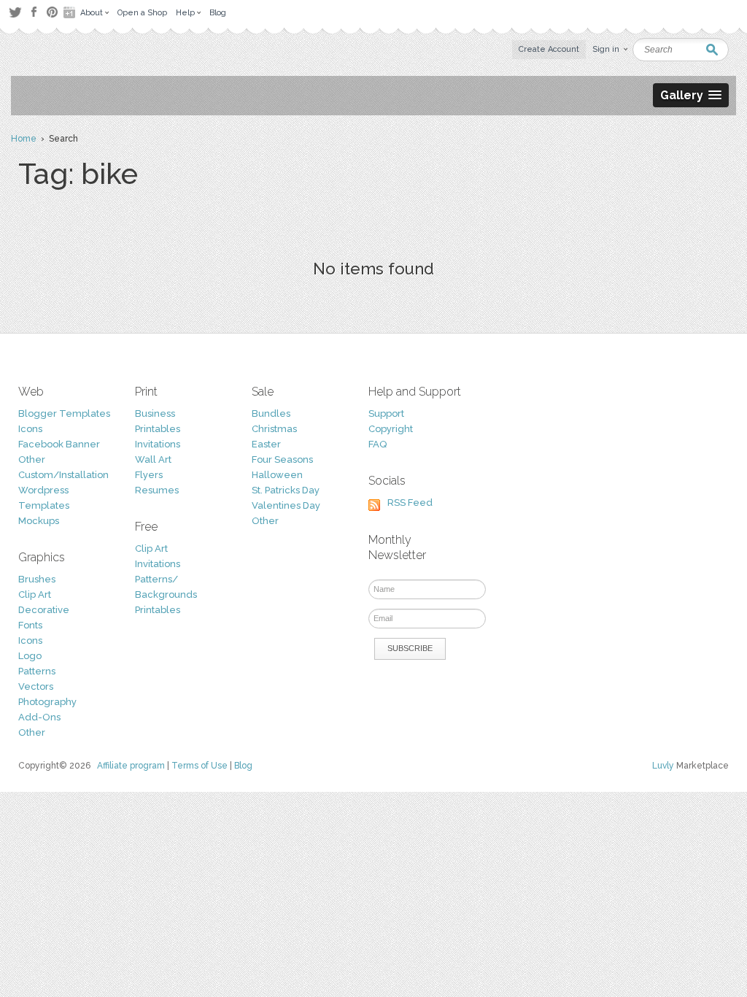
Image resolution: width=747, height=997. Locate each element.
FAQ (377, 444)
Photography (47, 701)
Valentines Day (286, 505)
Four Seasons (282, 459)
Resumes (157, 490)
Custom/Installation (63, 474)
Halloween (277, 474)
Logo (30, 655)
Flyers (149, 474)
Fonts (30, 625)
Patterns (36, 671)
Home (23, 139)
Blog (243, 766)
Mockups (38, 520)
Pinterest (52, 12)
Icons (30, 428)
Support (386, 413)
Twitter (15, 12)
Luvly (663, 766)
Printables (157, 428)
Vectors (35, 686)
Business (155, 413)
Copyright (390, 428)
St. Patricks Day (286, 490)
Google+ (70, 12)
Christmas (274, 428)
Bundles (271, 413)
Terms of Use (199, 766)
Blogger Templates (64, 413)
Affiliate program (131, 766)
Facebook (33, 12)
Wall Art (153, 459)
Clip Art (34, 594)
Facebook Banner (59, 444)
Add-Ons (39, 717)
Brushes (36, 579)
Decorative (43, 609)
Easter (266, 444)
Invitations (157, 444)
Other (31, 459)
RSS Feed (410, 502)
